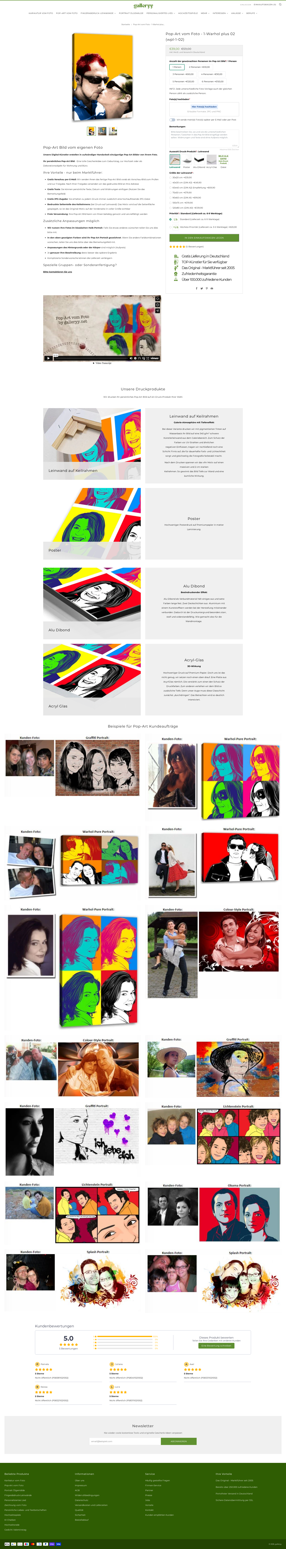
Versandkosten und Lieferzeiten (91, 1505)
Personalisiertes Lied (160, 13)
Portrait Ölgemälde (131, 13)
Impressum (81, 1485)
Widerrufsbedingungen (87, 1495)
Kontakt (149, 1510)
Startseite (125, 24)
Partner (149, 1490)
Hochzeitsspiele (188, 13)
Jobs (147, 1500)
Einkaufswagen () (265, 4)
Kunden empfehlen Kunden (159, 1515)
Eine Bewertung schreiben (216, 1345)
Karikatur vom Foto (41, 13)
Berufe (250, 13)
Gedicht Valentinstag (15, 1529)
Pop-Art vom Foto (67, 13)
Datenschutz (81, 1500)
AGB (77, 1490)
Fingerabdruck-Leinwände (97, 13)
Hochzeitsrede (11, 1524)
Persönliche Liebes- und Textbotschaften (25, 1510)
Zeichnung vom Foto (15, 1505)
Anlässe (236, 13)
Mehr (204, 13)
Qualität (79, 1510)
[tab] (91, 131)
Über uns (79, 1480)
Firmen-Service (153, 1485)
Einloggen (245, 5)
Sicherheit (80, 1515)
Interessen (219, 13)
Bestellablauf (81, 1520)
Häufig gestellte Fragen (157, 1480)
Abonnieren (179, 1441)
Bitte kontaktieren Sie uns (57, 271)
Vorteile (149, 1505)
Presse (148, 1495)
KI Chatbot (10, 1520)
